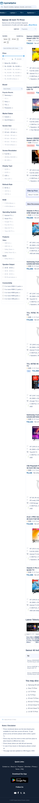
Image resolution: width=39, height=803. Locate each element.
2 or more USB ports (12, 299)
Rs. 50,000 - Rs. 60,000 (13, 76)
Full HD (8, 154)
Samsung (8, 95)
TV (21, 12)
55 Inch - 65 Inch (11, 138)
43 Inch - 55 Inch (11, 135)
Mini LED (8, 178)
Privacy (34, 766)
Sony (7, 101)
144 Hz (8, 194)
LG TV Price (32, 691)
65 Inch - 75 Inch (11, 141)
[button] (2, 7)
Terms (17, 769)
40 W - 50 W (9, 274)
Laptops (12, 12)
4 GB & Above (10, 206)
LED (7, 175)
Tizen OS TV (9, 231)
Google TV (9, 221)
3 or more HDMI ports (12, 295)
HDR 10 (8, 243)
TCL (7, 104)
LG (6, 98)
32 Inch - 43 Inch (11, 132)
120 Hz (8, 191)
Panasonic (9, 108)
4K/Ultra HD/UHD (11, 157)
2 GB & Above (10, 203)
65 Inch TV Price (33, 701)
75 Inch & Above (11, 145)
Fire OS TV (9, 225)
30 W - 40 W (9, 271)
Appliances (30, 12)
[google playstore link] (19, 782)
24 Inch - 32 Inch (11, 129)
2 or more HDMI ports (12, 292)
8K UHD (8, 160)
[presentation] (28, 634)
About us (13, 766)
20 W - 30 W (9, 268)
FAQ (22, 769)
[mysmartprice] (8, 3)
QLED (7, 169)
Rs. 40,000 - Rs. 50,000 (13, 72)
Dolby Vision (9, 249)
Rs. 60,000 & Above (12, 79)
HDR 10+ (8, 246)
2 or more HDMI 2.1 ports (14, 286)
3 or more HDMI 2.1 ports (14, 289)
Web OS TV (9, 228)
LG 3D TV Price (33, 711)
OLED (7, 172)
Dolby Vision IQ (10, 252)
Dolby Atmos (9, 258)
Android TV (9, 215)
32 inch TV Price (33, 698)
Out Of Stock (9, 120)
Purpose (20, 766)
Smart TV (8, 218)
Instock (8, 117)
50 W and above (11, 277)
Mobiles (2, 12)
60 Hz (7, 188)
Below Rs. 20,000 (11, 63)
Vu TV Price (32, 695)
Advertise (27, 766)
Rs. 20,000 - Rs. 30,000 (13, 66)
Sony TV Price (32, 688)
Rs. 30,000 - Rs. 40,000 (13, 69)
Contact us (5, 766)
